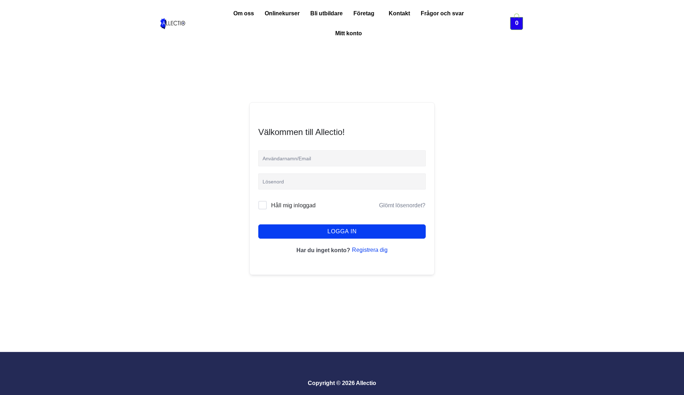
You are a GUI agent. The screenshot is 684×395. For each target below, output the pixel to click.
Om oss (243, 13)
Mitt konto (348, 33)
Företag (363, 13)
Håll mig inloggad (293, 205)
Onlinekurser (282, 13)
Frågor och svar (442, 13)
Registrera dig (370, 250)
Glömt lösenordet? (402, 205)
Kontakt (399, 13)
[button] (365, 14)
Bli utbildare (326, 13)
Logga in (342, 231)
